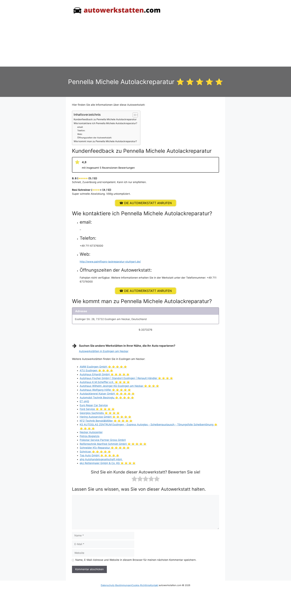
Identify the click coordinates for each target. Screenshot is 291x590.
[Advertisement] (145, 44)
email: (80, 127)
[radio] (134, 479)
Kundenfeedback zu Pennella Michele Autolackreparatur (105, 119)
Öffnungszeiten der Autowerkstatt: (94, 137)
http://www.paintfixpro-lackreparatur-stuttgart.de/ (110, 261)
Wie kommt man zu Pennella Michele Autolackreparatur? (105, 141)
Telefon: (81, 130)
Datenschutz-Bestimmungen (116, 585)
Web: (79, 134)
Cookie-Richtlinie (141, 585)
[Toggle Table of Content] (133, 114)
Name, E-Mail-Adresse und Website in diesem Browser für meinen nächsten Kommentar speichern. (135, 559)
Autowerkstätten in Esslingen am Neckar (103, 351)
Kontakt (154, 585)
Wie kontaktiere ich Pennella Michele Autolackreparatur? (105, 123)
